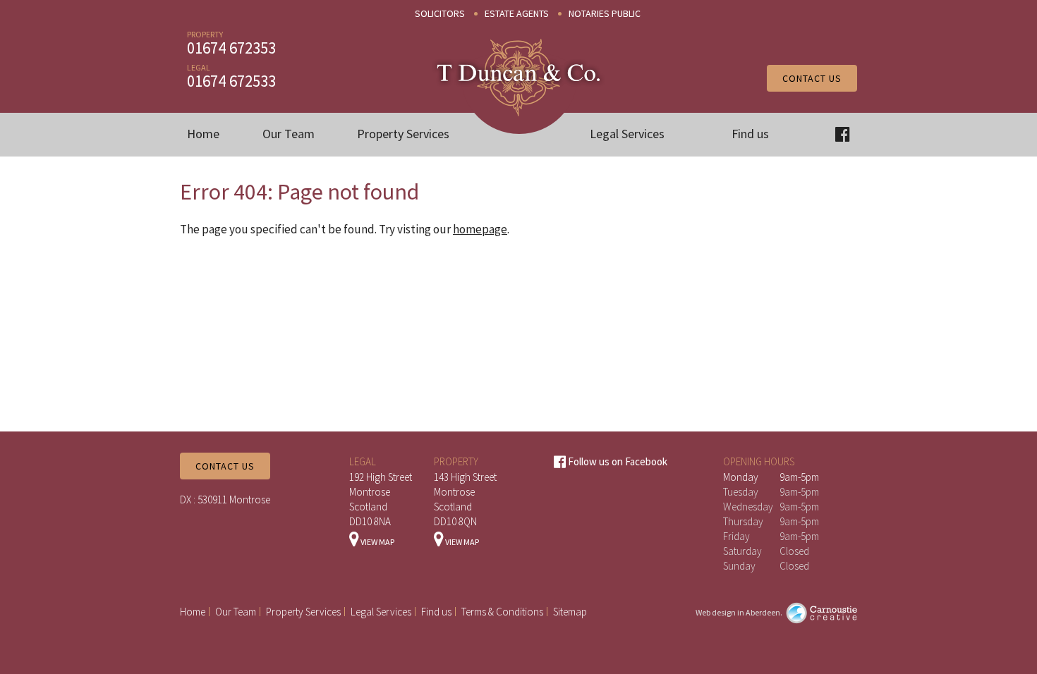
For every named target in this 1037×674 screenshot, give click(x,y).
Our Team (288, 133)
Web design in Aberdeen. (739, 612)
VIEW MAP (376, 542)
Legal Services (627, 133)
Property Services (403, 133)
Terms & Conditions (502, 611)
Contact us (812, 78)
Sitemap (570, 611)
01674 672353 (231, 47)
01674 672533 (231, 81)
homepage (480, 229)
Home (203, 133)
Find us (750, 133)
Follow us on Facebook (616, 461)
